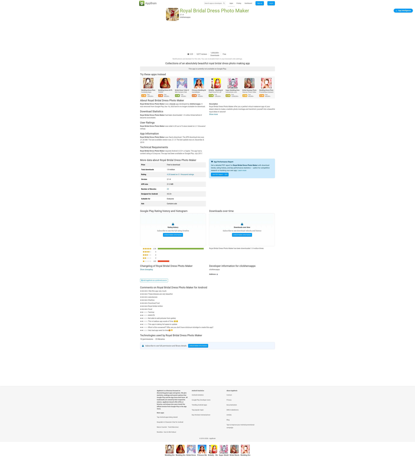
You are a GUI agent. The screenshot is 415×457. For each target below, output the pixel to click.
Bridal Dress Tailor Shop (182, 90)
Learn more (242, 170)
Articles (229, 415)
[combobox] (213, 3)
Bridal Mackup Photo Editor (249, 90)
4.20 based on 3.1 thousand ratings (180, 174)
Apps (231, 3)
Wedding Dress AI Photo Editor (165, 90)
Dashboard (248, 3)
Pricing (238, 3)
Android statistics (198, 395)
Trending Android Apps (199, 405)
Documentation (232, 405)
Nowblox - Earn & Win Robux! (166, 432)
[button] (242, 274)
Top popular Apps (198, 410)
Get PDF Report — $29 (220, 174)
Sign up (259, 3)
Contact (229, 395)
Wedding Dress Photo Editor (148, 90)
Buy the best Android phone (201, 415)
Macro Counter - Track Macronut (168, 427)
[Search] (224, 3)
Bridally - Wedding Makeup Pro (216, 90)
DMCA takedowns (233, 410)
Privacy (229, 400)
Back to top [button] (409, 437)
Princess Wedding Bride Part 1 (199, 90)
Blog (228, 420)
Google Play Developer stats (201, 400)
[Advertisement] (205, 36)
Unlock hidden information (173, 235)
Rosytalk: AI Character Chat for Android (170, 422)
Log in (271, 3)
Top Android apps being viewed (167, 417)
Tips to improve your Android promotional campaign (240, 426)
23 (168, 189)
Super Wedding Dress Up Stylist (233, 90)
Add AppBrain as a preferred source (155, 280)
